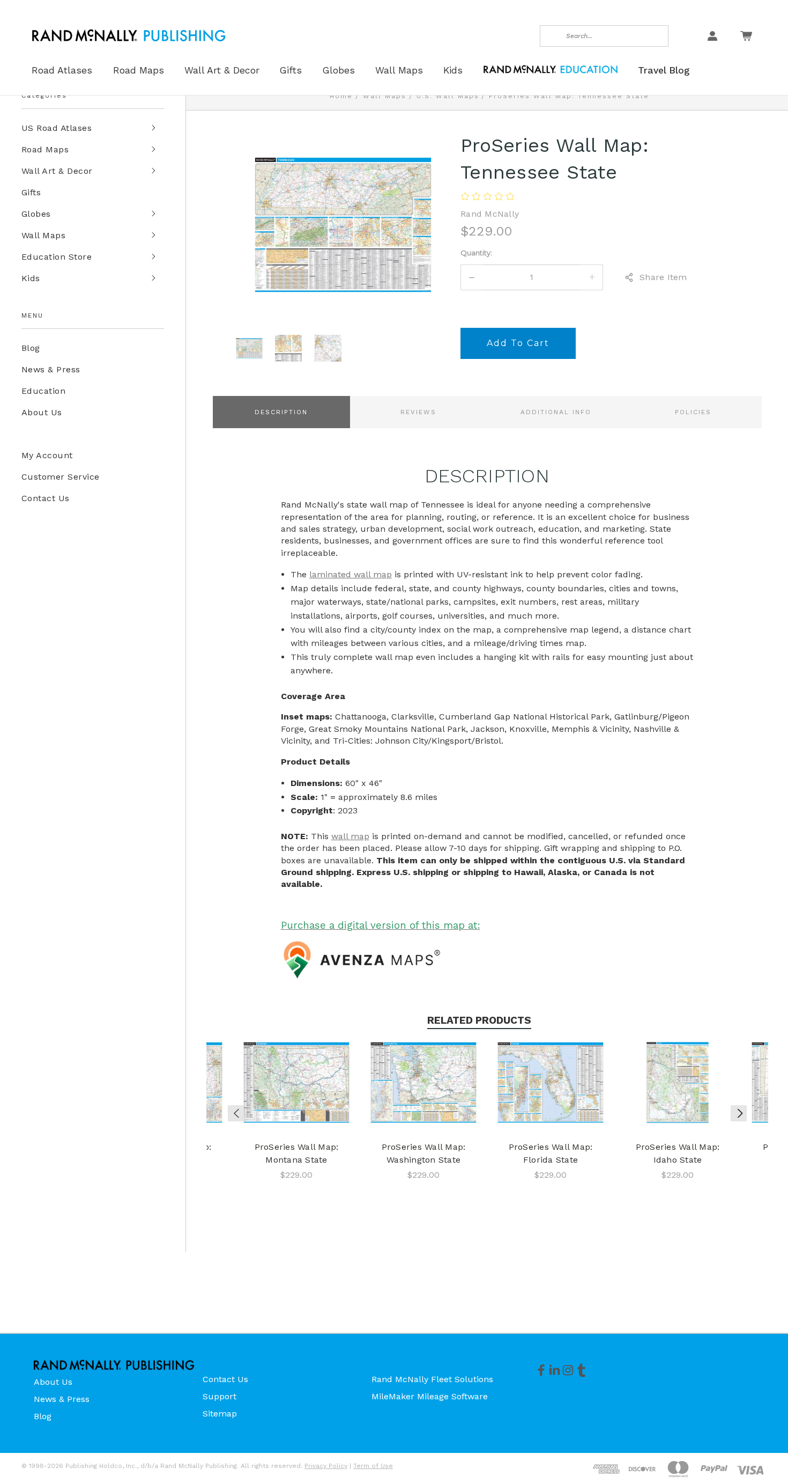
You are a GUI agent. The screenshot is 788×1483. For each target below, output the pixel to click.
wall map (350, 836)
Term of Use (373, 1466)
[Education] (550, 68)
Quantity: (476, 252)
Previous (236, 1113)
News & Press (50, 369)
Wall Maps (43, 235)
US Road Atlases (56, 128)
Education (43, 391)
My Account (47, 455)
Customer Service (60, 477)
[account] (712, 36)
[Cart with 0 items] (746, 36)
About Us (41, 412)
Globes (36, 214)
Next (739, 1113)
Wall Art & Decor (57, 171)
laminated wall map (350, 574)
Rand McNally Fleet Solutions (432, 1379)
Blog (30, 348)
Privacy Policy (325, 1466)
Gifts (31, 192)
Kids (30, 278)
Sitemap (220, 1413)
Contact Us (45, 498)
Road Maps (45, 149)
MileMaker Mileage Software (429, 1396)
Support (219, 1396)
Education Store (56, 257)
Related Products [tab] (479, 1020)
